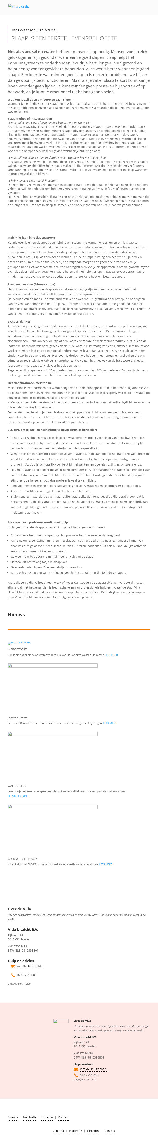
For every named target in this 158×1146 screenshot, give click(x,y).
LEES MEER (111, 655)
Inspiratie (29, 1117)
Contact (63, 1117)
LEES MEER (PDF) (18, 796)
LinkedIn (47, 1117)
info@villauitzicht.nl (30, 966)
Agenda (13, 1117)
